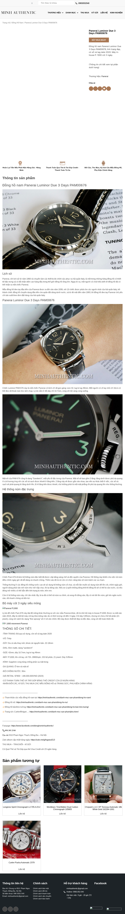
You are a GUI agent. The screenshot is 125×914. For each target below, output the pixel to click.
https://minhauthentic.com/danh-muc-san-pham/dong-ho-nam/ (64, 698)
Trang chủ (6, 23)
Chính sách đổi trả (40, 891)
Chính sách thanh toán (42, 893)
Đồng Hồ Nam (17, 23)
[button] (99, 40)
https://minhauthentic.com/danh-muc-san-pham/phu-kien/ (54, 712)
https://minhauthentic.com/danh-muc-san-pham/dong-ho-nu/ (42, 702)
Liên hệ (21, 814)
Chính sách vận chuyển (42, 896)
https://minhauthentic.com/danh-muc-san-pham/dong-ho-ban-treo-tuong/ (58, 707)
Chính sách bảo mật (41, 888)
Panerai (104, 76)
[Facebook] (4, 909)
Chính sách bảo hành (41, 899)
